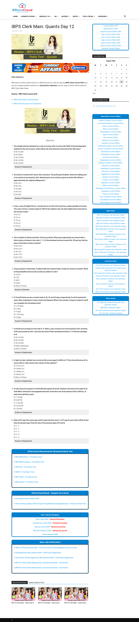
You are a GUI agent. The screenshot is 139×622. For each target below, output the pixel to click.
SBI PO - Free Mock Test (24, 472)
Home (15, 16)
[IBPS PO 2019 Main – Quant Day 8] (76, 594)
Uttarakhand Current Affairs (110, 199)
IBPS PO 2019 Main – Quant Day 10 (23, 603)
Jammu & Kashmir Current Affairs (110, 149)
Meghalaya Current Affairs (111, 168)
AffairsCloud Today (110, 29)
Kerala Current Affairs (111, 157)
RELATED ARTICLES (19, 583)
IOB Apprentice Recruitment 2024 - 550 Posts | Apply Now (38, 553)
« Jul (93, 93)
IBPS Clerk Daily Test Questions (26, 100)
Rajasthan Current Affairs (110, 183)
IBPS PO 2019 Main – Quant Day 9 (49, 603)
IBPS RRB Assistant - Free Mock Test (29, 462)
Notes (75, 16)
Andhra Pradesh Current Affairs (110, 120)
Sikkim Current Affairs (110, 185)
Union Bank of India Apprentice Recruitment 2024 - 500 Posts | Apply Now (44, 558)
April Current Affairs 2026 (110, 43)
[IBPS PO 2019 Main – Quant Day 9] (50, 594)
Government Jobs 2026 (50, 523)
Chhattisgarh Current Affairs (110, 132)
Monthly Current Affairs (111, 48)
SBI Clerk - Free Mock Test (25, 467)
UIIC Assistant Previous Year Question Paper (110, 273)
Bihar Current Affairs (110, 129)
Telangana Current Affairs (110, 191)
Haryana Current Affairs (111, 143)
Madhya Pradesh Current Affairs (111, 163)
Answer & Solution (22, 290)
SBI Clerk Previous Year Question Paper (110, 218)
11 (101, 78)
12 (106, 78)
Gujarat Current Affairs (110, 140)
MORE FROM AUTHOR (36, 583)
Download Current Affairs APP (27, 498)
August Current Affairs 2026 (110, 31)
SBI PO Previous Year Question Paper (111, 215)
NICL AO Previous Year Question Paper (110, 276)
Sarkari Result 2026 (50, 534)
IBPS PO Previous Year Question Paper (110, 223)
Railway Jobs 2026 (50, 527)
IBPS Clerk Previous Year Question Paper (110, 226)
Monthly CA (44, 16)
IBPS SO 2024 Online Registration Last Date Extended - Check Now (41, 563)
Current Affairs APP (110, 26)
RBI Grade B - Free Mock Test (26, 482)
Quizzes (64, 16)
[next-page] (16, 607)
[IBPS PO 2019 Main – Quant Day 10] (24, 594)
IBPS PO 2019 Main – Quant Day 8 (75, 603)
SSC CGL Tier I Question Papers (110, 313)
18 (101, 82)
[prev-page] (13, 607)
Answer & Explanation (23, 167)
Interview (102, 16)
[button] (124, 17)
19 (106, 82)
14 (116, 78)
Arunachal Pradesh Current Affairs (111, 123)
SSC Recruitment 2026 (50, 531)
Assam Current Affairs (110, 126)
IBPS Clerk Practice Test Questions (27, 104)
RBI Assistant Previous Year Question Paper (110, 249)
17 (95, 82)
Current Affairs (28, 16)
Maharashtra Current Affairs (110, 160)
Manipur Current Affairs (111, 166)
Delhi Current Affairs (110, 135)
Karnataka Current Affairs (110, 154)
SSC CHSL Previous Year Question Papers (110, 310)
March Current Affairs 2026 (111, 46)
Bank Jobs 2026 (50, 519)
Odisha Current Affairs (110, 177)
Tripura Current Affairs (110, 194)
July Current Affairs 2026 (111, 34)
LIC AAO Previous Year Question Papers (111, 265)
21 (116, 82)
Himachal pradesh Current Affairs (110, 146)
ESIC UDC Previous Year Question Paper (111, 289)
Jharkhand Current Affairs (110, 151)
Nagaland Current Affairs (110, 174)
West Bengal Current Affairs (110, 202)
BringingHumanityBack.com (106, 106)
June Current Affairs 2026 (110, 37)
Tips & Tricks (88, 16)
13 (112, 78)
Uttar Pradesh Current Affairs (111, 197)
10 (95, 78)
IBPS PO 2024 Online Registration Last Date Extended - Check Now (41, 568)
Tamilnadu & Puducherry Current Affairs (111, 188)
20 (112, 82)
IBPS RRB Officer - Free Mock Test (28, 457)
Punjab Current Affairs (110, 180)
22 (121, 82)
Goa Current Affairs (110, 137)
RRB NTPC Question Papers (111, 307)
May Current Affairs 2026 (110, 40)
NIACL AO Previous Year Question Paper (111, 292)
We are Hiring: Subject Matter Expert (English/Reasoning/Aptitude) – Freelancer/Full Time (50, 504)
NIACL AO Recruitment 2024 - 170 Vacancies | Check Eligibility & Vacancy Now (46, 548)
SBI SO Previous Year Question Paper (111, 220)
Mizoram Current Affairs (111, 171)
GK (56, 16)
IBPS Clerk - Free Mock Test (26, 477)
